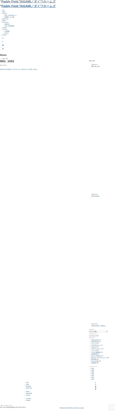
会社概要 (7, 31)
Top (3, 10)
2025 (92, 370)
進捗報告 (93, 362)
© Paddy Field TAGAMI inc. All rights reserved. (71, 407)
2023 (92, 373)
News (3, 11)
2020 (92, 379)
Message (28, 386)
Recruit (7, 33)
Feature (4, 27)
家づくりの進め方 (96, 355)
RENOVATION (95, 341)
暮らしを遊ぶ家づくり (11, 15)
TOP (27, 382)
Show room (5, 18)
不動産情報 (94, 354)
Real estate (29, 393)
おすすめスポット (96, 345)
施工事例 (93, 359)
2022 (92, 375)
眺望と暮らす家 (95, 66)
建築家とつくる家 (9, 17)
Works (4, 20)
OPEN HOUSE (95, 196)
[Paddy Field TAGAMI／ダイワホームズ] (28, 6)
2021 (92, 377)
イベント (93, 343)
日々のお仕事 (94, 361)
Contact (4, 34)
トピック (93, 350)
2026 (92, 368)
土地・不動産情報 (9, 25)
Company (28, 398)
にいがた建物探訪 (96, 352)
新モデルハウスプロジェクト (99, 357)
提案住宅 (7, 24)
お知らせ (93, 347)
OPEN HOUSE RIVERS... (98, 325)
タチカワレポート (96, 348)
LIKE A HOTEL (95, 340)
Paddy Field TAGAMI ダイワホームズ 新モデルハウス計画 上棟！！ (19, 69)
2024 (92, 372)
